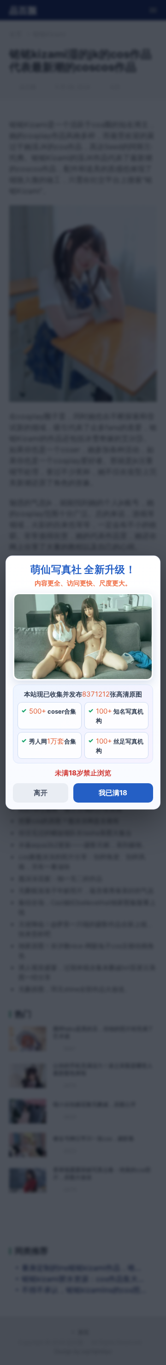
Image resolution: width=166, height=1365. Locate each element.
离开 (40, 792)
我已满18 (113, 792)
